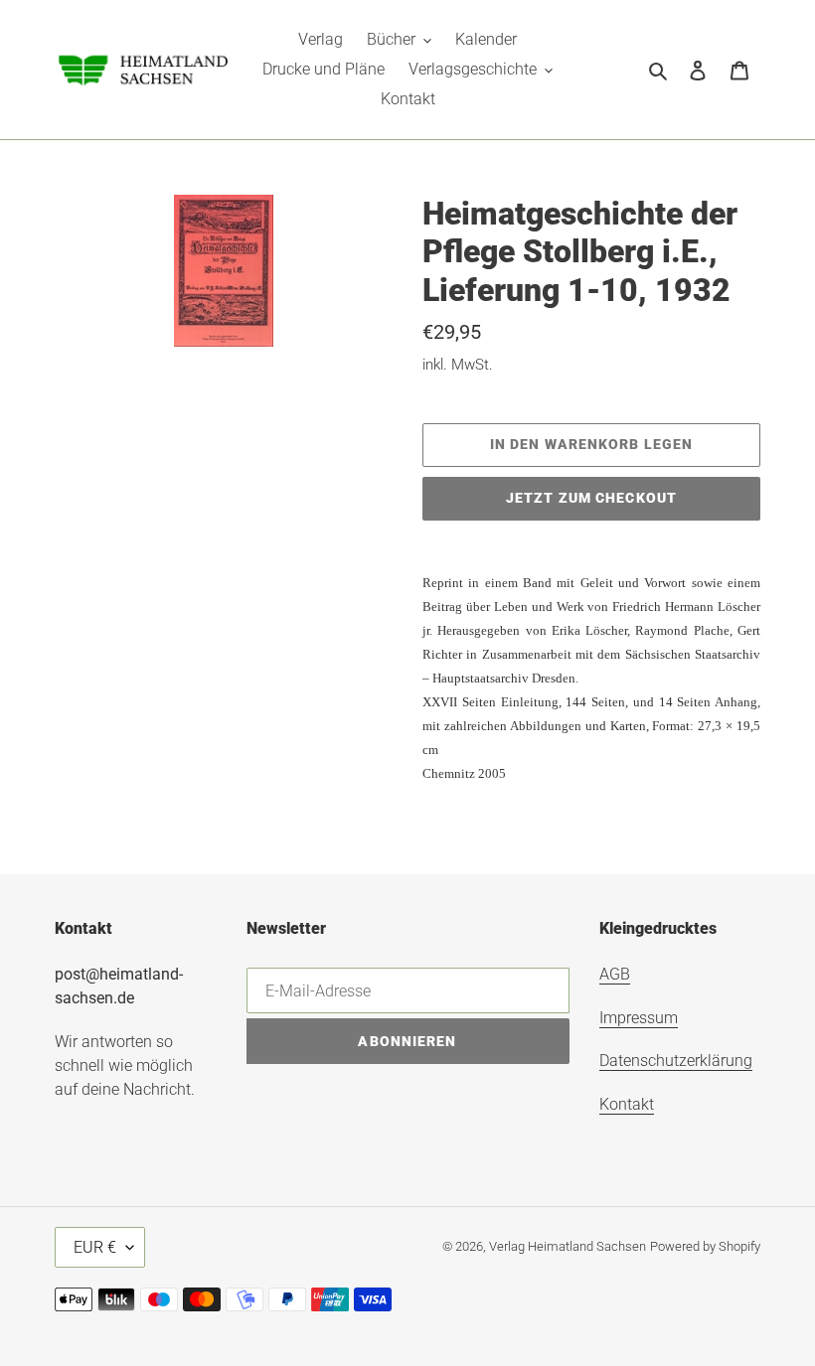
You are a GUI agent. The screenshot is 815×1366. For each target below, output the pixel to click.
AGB (614, 974)
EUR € (95, 1247)
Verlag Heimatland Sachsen (567, 1246)
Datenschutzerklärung (675, 1060)
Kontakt (626, 1104)
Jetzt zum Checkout (591, 498)
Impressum (638, 1017)
